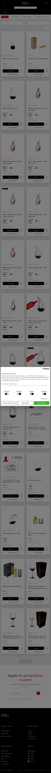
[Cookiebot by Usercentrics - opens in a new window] (43, 369)
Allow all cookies (42, 403)
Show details (44, 398)
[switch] (19, 394)
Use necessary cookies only (9, 403)
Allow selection (25, 403)
